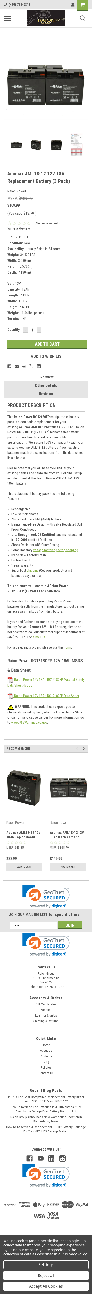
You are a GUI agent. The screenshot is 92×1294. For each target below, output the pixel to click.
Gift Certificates (46, 1004)
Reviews (46, 393)
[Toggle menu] (7, 18)
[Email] (17, 366)
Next (84, 86)
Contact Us (46, 1073)
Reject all (46, 1275)
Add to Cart (24, 867)
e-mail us (39, 637)
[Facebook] (9, 366)
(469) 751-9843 (19, 5)
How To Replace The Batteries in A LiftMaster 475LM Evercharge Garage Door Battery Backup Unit (46, 1109)
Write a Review (18, 228)
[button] (46, 896)
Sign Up (52, 1015)
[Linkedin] (39, 366)
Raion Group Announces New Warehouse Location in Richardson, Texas (46, 1119)
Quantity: (14, 330)
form (67, 647)
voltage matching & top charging (55, 550)
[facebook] (29, 1158)
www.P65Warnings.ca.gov (29, 722)
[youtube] (41, 1158)
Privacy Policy (75, 1254)
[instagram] (62, 1158)
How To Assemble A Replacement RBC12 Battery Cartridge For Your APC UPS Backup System (46, 1129)
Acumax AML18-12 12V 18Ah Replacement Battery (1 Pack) (23, 835)
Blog (46, 1062)
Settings (46, 1264)
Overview (46, 377)
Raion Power (15, 823)
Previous (7, 86)
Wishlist (46, 1010)
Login (38, 1015)
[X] (31, 366)
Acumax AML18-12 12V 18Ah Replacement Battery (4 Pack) (67, 835)
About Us (46, 1050)
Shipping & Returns (46, 1021)
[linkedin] (51, 1158)
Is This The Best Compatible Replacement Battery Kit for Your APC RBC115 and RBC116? (46, 1099)
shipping (33, 570)
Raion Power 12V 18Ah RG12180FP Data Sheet (46, 696)
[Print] (24, 366)
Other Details (46, 385)
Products (46, 1056)
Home (46, 1045)
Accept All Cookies (46, 1286)
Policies (46, 1067)
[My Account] (73, 5)
